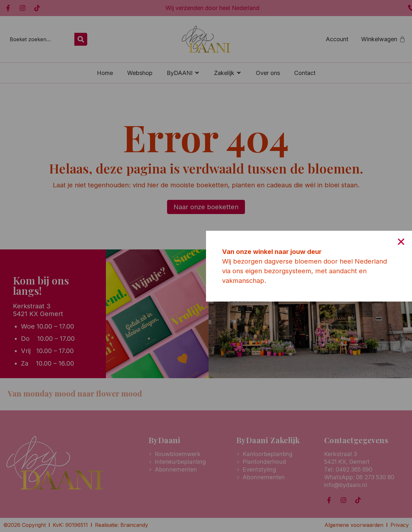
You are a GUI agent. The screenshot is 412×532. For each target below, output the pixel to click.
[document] (206, 266)
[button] (401, 241)
